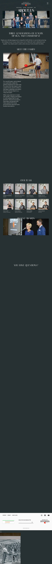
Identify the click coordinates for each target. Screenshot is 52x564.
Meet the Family (19, 7)
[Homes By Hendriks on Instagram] (41, 515)
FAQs (35, 7)
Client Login (14, 515)
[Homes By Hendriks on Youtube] (48, 515)
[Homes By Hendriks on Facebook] (44, 515)
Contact (4, 515)
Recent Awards (30, 7)
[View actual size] (1, 532)
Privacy (9, 515)
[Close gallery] (0, 532)
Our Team (24, 7)
